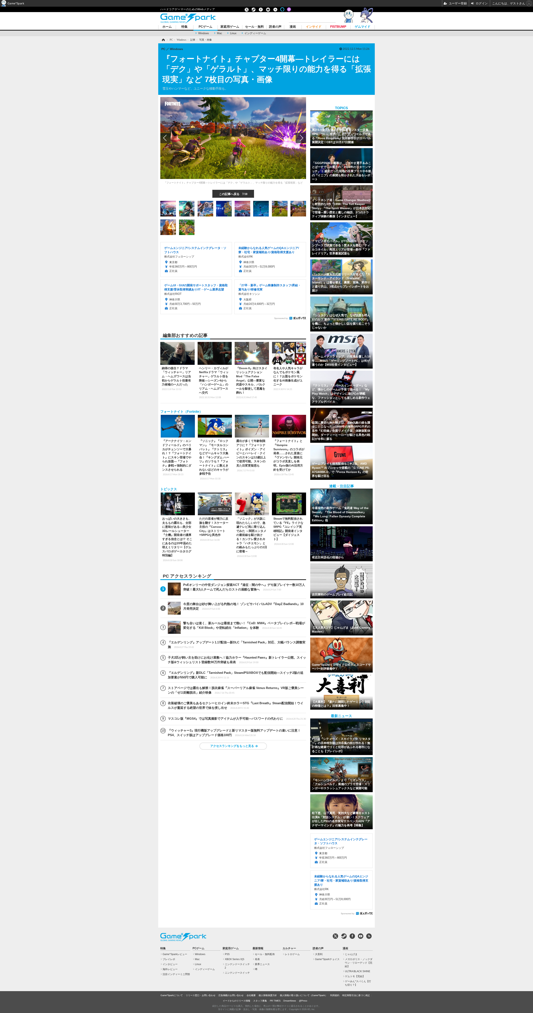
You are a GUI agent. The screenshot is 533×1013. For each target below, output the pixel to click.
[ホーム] (163, 39)
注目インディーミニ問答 (176, 974)
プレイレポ (169, 959)
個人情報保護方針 (268, 995)
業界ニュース (262, 964)
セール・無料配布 (265, 954)
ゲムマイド (362, 26)
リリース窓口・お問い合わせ (200, 995)
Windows (203, 33)
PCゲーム (205, 26)
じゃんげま (351, 954)
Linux (233, 33)
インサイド (313, 26)
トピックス (168, 489)
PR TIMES (275, 1000)
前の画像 (165, 138)
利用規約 (334, 995)
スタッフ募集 (260, 1000)
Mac (219, 33)
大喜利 (319, 954)
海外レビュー (170, 969)
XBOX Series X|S (234, 959)
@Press (303, 1000)
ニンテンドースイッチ (237, 972)
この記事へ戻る (233, 193)
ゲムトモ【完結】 (355, 976)
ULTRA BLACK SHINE (357, 971)
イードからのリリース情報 (236, 1000)
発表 (257, 959)
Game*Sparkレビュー (175, 954)
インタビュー (170, 964)
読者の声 (275, 26)
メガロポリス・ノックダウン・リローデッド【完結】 (358, 963)
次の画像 (301, 138)
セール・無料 (254, 26)
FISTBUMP (338, 26)
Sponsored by (281, 318)
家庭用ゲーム (229, 26)
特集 (184, 26)
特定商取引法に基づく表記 (356, 995)
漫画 (293, 26)
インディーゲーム (255, 33)
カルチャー (289, 948)
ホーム (167, 26)
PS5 (227, 954)
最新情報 (258, 948)
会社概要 (251, 995)
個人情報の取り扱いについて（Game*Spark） (303, 995)
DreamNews (289, 1000)
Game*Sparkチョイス (327, 959)
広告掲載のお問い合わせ (231, 995)
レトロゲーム (292, 954)
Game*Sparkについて (172, 995)
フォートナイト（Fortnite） (181, 411)
